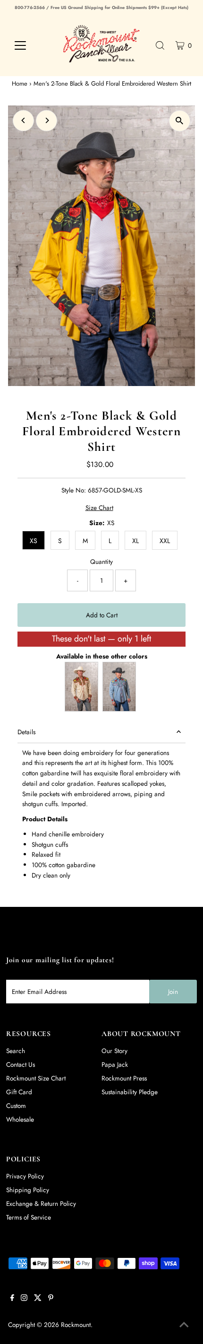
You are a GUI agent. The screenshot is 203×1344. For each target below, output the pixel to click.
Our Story (114, 1050)
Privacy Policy (25, 1176)
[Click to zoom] (179, 121)
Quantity (101, 561)
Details (26, 732)
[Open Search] (160, 45)
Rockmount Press (124, 1078)
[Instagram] (24, 1298)
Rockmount (76, 1324)
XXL (165, 540)
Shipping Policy (27, 1190)
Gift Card (19, 1092)
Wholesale (20, 1119)
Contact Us (20, 1064)
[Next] (46, 120)
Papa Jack (115, 1064)
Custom (16, 1105)
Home (19, 83)
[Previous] (23, 120)
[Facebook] (12, 1298)
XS (33, 540)
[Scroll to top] (184, 1325)
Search (15, 1050)
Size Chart (99, 508)
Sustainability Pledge (130, 1092)
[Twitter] (38, 1298)
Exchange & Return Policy (41, 1203)
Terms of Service (28, 1217)
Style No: (73, 490)
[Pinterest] (51, 1298)
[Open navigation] (30, 45)
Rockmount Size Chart (36, 1078)
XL (135, 540)
